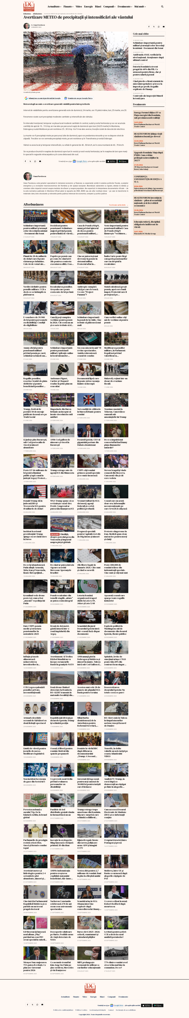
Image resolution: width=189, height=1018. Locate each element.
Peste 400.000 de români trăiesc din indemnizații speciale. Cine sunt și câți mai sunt (116, 569)
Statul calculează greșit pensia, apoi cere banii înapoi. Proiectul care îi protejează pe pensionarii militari (115, 290)
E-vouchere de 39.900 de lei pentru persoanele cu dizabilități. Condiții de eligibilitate (35, 321)
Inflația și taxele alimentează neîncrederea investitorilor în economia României (33, 660)
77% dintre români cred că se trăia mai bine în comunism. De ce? (116, 965)
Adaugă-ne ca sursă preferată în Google (44, 98)
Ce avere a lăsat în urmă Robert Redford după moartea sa (115, 904)
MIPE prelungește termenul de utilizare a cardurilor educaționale (89, 965)
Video (79, 6)
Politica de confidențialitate (63, 1010)
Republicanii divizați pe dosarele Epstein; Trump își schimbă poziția (62, 720)
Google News (82, 161)
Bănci (98, 6)
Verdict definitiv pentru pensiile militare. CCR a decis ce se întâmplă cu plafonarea (34, 290)
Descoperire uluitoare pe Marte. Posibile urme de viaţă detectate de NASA (61, 935)
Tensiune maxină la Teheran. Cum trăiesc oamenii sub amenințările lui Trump (115, 413)
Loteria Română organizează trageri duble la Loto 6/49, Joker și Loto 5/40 (87, 599)
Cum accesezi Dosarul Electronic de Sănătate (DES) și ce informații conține (115, 813)
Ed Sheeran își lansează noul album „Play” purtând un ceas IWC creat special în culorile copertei (34, 935)
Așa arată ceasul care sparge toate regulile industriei (114, 598)
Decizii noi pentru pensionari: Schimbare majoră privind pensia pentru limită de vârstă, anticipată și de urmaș (61, 229)
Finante (68, 6)
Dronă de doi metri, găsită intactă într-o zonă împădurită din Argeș (60, 630)
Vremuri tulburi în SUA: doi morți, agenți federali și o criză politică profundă (88, 504)
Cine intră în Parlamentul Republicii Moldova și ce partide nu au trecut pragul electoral (35, 905)
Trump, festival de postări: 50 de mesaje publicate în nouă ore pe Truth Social (35, 413)
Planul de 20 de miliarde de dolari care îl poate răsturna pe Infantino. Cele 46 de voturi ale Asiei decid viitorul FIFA (35, 260)
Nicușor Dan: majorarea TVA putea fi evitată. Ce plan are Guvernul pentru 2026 (34, 966)
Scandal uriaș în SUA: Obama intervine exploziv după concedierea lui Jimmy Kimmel (88, 905)
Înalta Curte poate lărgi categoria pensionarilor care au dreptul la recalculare (115, 260)
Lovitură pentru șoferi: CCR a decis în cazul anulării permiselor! (115, 934)
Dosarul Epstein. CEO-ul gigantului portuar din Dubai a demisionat (88, 442)
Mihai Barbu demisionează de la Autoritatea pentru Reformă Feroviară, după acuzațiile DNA (87, 722)
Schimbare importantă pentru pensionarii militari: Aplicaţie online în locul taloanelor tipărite (61, 352)
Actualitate (54, 6)
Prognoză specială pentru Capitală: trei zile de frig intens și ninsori (89, 534)
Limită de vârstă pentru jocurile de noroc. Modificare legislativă (34, 751)
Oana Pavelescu (39, 25)
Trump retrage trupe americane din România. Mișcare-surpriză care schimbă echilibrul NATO (89, 813)
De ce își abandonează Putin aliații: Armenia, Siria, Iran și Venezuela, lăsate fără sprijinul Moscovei (34, 569)
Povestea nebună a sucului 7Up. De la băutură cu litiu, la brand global (35, 813)
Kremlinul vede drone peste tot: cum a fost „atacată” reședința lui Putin (34, 599)
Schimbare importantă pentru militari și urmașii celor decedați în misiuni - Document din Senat (35, 229)
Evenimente (124, 6)
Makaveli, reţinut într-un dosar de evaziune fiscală (115, 381)
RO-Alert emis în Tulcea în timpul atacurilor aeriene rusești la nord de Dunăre (115, 722)
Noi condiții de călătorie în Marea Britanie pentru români (89, 412)
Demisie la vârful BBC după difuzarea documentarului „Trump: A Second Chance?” (87, 752)
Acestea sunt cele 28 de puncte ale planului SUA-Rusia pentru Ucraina (89, 690)
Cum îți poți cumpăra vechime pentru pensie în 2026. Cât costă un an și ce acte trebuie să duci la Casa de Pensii (62, 321)
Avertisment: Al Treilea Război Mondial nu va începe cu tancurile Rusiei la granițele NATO (62, 660)
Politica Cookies (81, 1010)
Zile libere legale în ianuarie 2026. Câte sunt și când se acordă (89, 567)
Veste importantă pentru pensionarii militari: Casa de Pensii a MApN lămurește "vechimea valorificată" (116, 229)
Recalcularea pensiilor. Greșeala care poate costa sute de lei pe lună (61, 289)
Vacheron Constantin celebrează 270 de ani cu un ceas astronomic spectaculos (61, 905)
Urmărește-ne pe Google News (80, 98)
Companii (108, 6)
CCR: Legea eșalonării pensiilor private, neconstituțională (34, 690)
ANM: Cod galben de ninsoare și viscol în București (60, 442)
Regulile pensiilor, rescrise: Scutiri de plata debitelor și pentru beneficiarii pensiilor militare (35, 382)
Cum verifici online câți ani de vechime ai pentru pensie (116, 320)
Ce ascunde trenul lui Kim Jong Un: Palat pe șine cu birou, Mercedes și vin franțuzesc (62, 966)
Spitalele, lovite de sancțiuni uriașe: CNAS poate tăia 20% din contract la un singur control (115, 660)
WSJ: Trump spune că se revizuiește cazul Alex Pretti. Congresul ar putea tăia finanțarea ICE (62, 504)
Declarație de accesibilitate (126, 1010)
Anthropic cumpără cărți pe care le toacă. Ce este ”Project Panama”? (87, 290)
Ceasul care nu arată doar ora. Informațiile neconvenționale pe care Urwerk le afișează (115, 504)
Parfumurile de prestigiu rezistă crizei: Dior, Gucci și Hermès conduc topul (35, 844)
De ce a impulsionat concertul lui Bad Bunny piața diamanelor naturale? (115, 443)
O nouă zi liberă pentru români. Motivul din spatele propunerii (61, 751)
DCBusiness (27, 13)
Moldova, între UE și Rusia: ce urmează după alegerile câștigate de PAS (115, 874)
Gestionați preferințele (97, 1010)
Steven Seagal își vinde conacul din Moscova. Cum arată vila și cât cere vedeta (115, 474)
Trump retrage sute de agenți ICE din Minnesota (62, 471)
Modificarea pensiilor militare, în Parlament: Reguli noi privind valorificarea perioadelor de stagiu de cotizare (115, 352)
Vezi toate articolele (117, 205)
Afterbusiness (37, 13)
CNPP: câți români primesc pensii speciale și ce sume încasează (88, 473)
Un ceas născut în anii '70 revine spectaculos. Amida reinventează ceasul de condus (89, 352)
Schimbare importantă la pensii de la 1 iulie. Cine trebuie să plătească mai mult (89, 321)
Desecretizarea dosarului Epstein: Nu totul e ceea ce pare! (114, 690)
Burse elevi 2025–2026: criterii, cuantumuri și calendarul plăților (88, 934)
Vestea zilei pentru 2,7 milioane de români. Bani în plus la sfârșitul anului (89, 873)
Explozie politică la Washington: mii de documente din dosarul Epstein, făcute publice (115, 630)
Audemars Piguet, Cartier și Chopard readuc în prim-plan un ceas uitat (61, 382)
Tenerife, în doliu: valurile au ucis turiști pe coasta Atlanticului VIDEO (116, 752)
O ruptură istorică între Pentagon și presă (115, 841)
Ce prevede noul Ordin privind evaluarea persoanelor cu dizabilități (61, 783)
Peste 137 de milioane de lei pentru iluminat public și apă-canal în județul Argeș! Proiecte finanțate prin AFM (35, 474)
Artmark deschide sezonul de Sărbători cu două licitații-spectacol (34, 720)
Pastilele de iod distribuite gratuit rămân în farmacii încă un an (62, 812)
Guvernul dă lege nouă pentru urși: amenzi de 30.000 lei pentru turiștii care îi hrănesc (89, 783)
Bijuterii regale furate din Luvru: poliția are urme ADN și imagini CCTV (87, 844)
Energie (88, 6)
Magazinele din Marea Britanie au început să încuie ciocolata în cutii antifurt (61, 413)
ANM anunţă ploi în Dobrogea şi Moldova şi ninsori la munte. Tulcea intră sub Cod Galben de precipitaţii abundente (89, 660)
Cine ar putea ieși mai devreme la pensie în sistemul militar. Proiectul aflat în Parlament (87, 260)
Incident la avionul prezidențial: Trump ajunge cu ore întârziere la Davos (35, 535)
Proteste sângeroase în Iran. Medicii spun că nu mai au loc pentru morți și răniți (115, 535)
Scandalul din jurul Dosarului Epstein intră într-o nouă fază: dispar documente (88, 630)
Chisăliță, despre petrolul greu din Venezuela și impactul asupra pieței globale (62, 538)
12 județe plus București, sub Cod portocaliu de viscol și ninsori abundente (35, 443)
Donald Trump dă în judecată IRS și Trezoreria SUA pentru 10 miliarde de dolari (34, 504)
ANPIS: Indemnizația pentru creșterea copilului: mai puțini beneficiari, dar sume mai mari (60, 874)
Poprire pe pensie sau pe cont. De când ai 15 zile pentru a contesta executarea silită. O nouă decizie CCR (62, 260)
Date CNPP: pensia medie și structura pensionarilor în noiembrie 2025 (32, 630)
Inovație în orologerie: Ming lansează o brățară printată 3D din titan (61, 843)
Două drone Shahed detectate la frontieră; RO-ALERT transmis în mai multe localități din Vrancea (61, 691)
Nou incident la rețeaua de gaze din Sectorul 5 (34, 780)
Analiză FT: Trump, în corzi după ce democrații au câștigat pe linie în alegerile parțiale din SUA (115, 783)
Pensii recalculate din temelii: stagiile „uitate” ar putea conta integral (61, 598)
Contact (111, 1010)
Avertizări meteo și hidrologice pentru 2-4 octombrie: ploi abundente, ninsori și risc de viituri (34, 874)
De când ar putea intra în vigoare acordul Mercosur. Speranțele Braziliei (62, 569)
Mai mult (139, 6)
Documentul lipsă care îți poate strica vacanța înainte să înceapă (88, 381)
